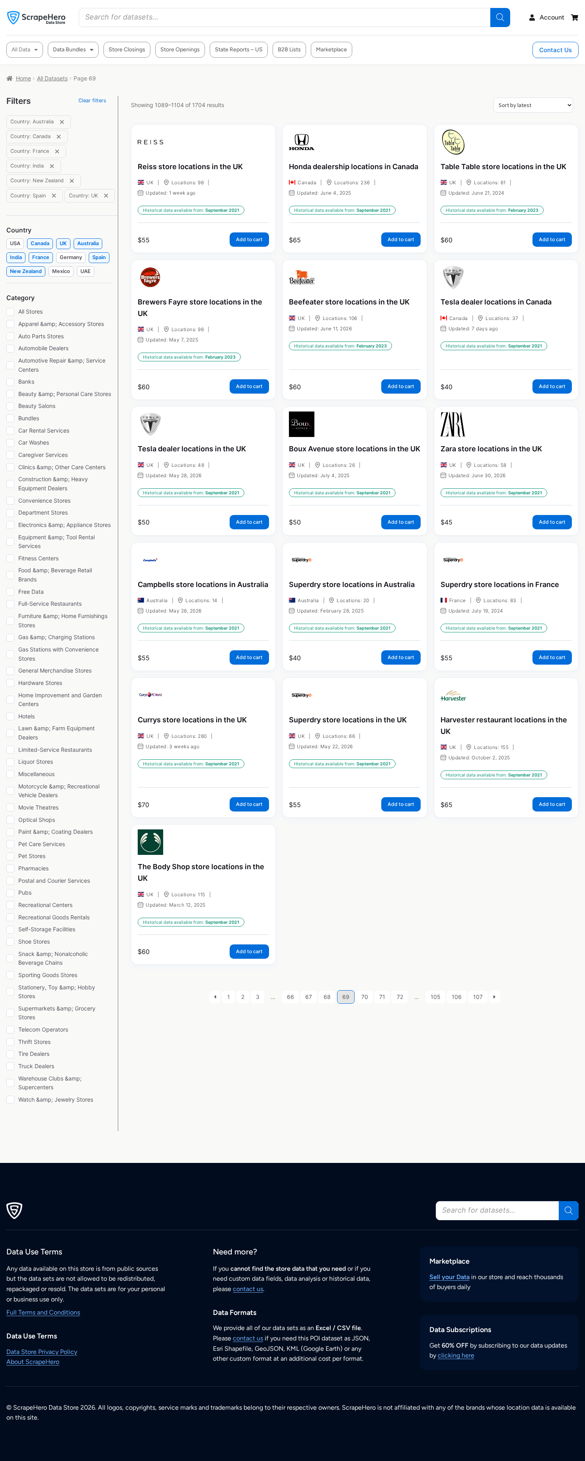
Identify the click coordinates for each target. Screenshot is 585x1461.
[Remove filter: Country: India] (52, 166)
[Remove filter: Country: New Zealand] (72, 181)
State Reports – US (239, 49)
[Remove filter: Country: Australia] (62, 122)
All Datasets (52, 78)
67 (308, 996)
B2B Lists (289, 49)
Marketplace (331, 49)
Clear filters (92, 100)
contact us (248, 1289)
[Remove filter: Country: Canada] (59, 137)
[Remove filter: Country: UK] (106, 196)
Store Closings (127, 49)
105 (436, 996)
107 (478, 996)
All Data (21, 49)
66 (290, 996)
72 (400, 996)
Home (23, 78)
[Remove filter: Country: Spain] (54, 196)
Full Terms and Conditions (43, 1312)
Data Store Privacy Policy (41, 1352)
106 (457, 996)
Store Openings (180, 49)
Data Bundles (69, 49)
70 (364, 996)
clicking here (456, 1355)
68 (327, 996)
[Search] (500, 17)
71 (382, 996)
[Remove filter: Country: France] (57, 151)
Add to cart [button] (249, 239)
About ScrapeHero (32, 1361)
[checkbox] (15, 243)
